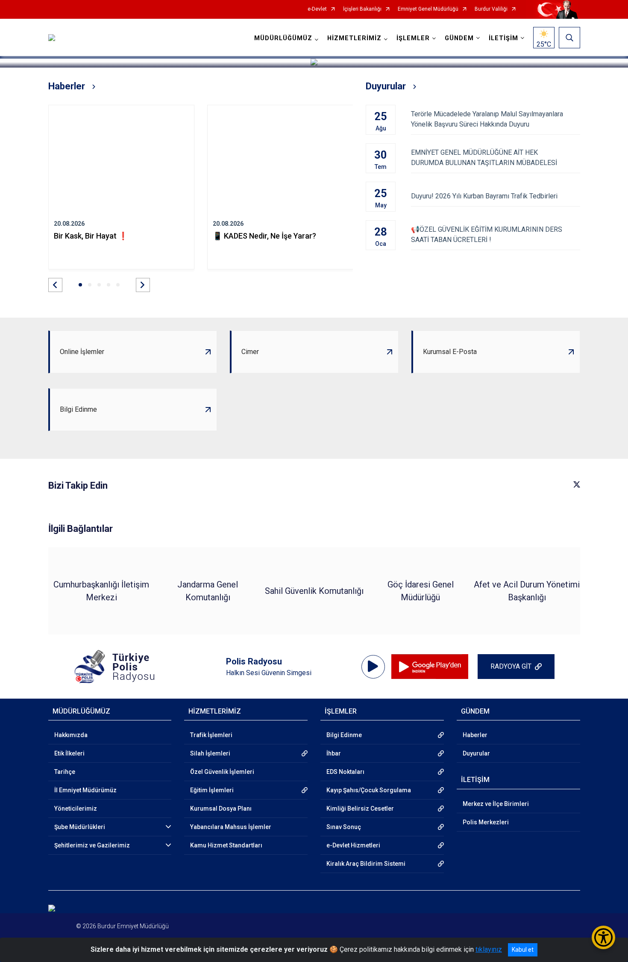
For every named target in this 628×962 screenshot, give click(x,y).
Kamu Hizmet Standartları (226, 845)
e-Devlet (317, 9)
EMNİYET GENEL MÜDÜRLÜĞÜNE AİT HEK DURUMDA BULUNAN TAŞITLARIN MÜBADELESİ (484, 157)
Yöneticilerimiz (75, 808)
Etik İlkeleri (69, 753)
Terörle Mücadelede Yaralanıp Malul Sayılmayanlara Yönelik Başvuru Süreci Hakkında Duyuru (487, 119)
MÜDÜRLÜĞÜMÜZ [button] (283, 38)
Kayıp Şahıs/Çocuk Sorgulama (368, 790)
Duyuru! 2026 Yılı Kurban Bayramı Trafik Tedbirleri (484, 196)
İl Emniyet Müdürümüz (85, 790)
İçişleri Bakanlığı (362, 9)
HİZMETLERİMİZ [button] (354, 38)
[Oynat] (373, 666)
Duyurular (476, 753)
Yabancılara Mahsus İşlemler (230, 826)
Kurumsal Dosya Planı (221, 808)
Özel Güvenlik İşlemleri (222, 771)
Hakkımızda (71, 735)
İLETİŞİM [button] (503, 38)
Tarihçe (64, 771)
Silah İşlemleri (210, 753)
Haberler (475, 735)
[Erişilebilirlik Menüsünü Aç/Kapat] (603, 937)
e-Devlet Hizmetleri (353, 845)
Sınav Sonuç (343, 826)
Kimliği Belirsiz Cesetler (360, 808)
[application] (373, 667)
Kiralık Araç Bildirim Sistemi (365, 863)
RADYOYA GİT (510, 666)
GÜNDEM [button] (459, 38)
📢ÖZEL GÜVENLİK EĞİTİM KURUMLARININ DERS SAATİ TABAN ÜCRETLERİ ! (486, 234)
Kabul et (523, 949)
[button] (55, 285)
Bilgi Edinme (344, 735)
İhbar (333, 753)
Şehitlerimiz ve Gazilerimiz (92, 845)
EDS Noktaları (345, 771)
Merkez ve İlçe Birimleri (496, 803)
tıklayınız (488, 949)
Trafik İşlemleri (211, 735)
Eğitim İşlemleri (212, 790)
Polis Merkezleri (486, 822)
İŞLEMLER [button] (413, 38)
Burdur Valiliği (491, 9)
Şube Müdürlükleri (79, 826)
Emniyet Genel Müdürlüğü (428, 9)
